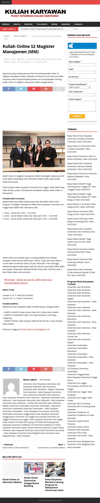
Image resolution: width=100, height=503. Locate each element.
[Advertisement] (33, 111)
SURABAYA (78, 24)
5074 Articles (45, 379)
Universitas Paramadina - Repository (45, 406)
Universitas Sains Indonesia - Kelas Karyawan (45, 400)
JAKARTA (17, 24)
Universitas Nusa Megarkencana (31, 433)
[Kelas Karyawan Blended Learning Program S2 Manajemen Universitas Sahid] (55, 469)
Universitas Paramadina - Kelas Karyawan (40, 408)
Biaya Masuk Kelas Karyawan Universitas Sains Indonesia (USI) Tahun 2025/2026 (81, 232)
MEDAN (54, 24)
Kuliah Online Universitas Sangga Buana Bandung (31, 481)
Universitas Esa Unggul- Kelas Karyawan (26, 419)
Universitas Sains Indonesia (78, 307)
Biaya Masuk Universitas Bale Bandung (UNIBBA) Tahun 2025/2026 (79, 262)
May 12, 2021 (11, 59)
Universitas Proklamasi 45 (22, 425)
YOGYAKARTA (42, 24)
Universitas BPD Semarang (78, 403)
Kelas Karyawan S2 (48, 59)
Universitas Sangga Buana (24, 414)
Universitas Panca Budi (34, 430)
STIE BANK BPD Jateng (24, 422)
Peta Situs (6, 2)
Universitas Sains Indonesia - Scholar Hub (20, 403)
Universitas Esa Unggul (25, 416)
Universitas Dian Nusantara (34, 384)
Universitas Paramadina (19, 406)
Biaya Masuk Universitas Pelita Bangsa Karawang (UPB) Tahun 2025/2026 (80, 221)
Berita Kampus (34, 59)
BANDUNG (28, 24)
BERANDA (6, 24)
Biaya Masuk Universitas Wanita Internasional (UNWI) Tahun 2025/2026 (80, 252)
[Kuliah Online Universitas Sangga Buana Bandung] (34, 468)
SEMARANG (65, 24)
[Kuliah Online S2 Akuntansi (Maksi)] (12, 469)
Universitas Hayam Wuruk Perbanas (26, 427)
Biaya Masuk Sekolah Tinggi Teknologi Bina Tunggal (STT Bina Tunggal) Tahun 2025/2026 (81, 187)
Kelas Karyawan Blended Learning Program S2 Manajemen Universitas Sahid (54, 485)
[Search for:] (84, 29)
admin (22, 59)
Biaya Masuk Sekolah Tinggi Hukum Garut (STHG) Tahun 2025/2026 (79, 242)
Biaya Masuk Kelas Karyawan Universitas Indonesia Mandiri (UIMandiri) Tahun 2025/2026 (79, 166)
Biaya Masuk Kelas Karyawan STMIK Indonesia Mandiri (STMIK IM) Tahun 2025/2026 (81, 272)
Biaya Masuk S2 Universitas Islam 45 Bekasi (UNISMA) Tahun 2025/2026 (81, 149)
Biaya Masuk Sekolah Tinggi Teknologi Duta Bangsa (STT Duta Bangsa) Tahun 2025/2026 (81, 197)
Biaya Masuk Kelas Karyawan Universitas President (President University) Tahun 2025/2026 (80, 139)
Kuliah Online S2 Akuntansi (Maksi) (12, 481)
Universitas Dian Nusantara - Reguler (38, 389)
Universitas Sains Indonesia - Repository (33, 397)
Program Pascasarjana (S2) (20, 62)
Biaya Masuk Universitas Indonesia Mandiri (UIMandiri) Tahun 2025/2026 (82, 176)
